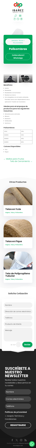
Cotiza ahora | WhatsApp (18, 56)
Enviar (27, 344)
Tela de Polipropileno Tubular (17, 274)
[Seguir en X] (18, 19)
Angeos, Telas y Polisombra (14, 212)
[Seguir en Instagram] (21, 19)
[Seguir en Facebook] (14, 19)
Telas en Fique (13, 241)
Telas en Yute (13, 209)
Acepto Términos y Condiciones (14, 417)
